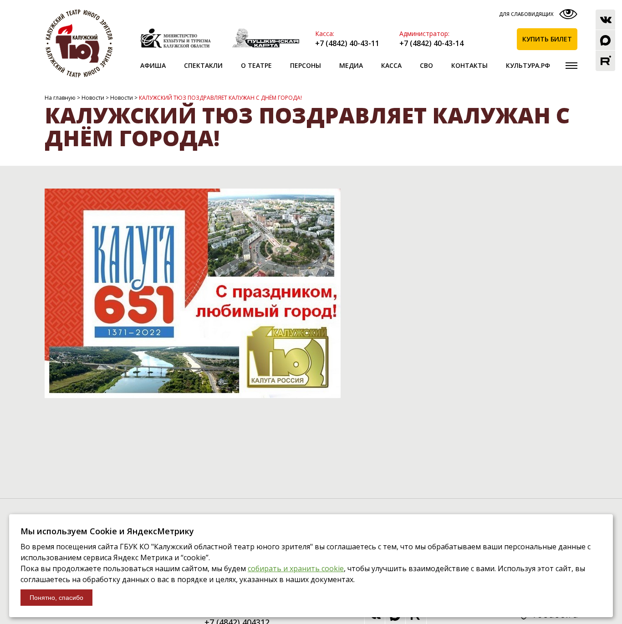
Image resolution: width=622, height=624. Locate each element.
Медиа (351, 65)
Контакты (469, 65)
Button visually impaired (537, 16)
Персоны (305, 65)
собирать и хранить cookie (296, 568)
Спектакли (203, 65)
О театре (256, 65)
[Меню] (571, 65)
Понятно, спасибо (56, 597)
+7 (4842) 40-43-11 (347, 43)
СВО (426, 65)
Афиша (153, 65)
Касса (391, 65)
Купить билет (547, 39)
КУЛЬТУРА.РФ (528, 65)
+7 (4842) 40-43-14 (431, 43)
